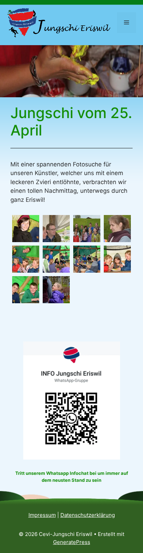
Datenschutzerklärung (87, 515)
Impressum (42, 515)
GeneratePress (71, 542)
